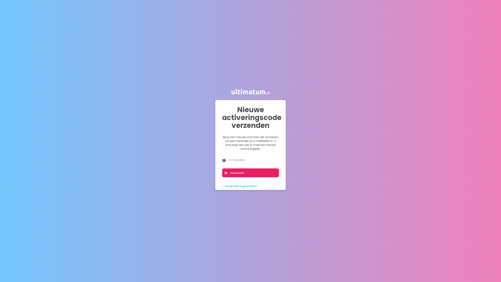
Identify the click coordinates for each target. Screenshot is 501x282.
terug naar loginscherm (239, 186)
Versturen (234, 173)
